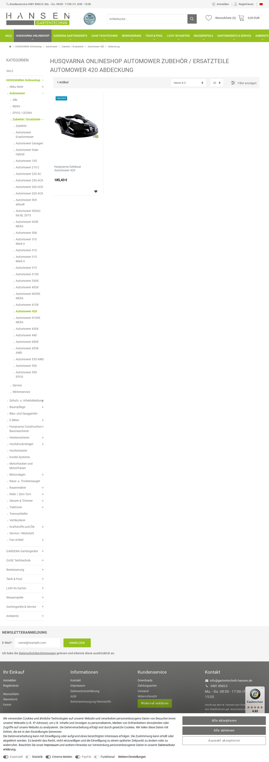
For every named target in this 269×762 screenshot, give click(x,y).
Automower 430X (27, 328)
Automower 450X (27, 341)
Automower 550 (26, 365)
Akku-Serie (16, 86)
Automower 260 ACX (29, 187)
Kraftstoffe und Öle (21, 526)
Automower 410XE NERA (28, 320)
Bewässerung (131, 35)
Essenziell (16, 756)
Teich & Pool (154, 35)
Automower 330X (27, 280)
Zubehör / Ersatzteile (73, 46)
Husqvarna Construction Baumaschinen (25, 429)
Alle (15, 99)
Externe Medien (62, 756)
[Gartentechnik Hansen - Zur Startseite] (37, 18)
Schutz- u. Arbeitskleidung (26, 400)
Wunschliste (94, 191)
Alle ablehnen (224, 730)
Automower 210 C (27, 167)
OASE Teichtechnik (104, 35)
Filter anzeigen (247, 83)
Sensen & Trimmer (21, 500)
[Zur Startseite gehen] (10, 46)
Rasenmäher (17, 487)
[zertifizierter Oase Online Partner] (89, 18)
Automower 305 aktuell (26, 202)
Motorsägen (17, 474)
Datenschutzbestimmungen (37, 653)
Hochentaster (18, 450)
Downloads (145, 680)
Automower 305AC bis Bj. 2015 (28, 213)
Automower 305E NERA (27, 224)
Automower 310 (26, 250)
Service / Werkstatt (21, 533)
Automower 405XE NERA (28, 296)
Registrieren (11, 685)
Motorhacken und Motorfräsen (21, 466)
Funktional (108, 756)
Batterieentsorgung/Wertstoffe (90, 701)
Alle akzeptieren (224, 720)
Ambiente (12, 616)
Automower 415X (27, 304)
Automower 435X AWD (27, 350)
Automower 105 (26, 160)
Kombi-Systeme (19, 457)
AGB (73, 696)
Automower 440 (26, 335)
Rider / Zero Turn (20, 494)
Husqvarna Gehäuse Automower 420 (67, 168)
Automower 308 (26, 232)
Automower (52, 46)
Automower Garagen (29, 143)
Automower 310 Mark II (26, 241)
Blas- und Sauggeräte (23, 413)
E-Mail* (7, 642)
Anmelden (77, 642)
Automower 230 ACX (29, 180)
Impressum (77, 685)
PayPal (86, 756)
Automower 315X (27, 274)
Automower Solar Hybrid (27, 152)
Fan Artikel (16, 539)
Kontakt (75, 680)
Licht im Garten (178, 35)
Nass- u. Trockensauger (24, 481)
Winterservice (21, 392)
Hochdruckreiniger (21, 444)
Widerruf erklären (154, 703)
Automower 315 (26, 267)
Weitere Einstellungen (132, 756)
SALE (8, 35)
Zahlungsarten (147, 685)
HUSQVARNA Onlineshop (32, 35)
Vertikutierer (17, 520)
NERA (16, 106)
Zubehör (21, 126)
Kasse (7, 704)
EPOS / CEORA (22, 112)
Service (17, 385)
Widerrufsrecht (147, 696)
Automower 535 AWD (30, 359)
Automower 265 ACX (29, 193)
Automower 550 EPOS (26, 374)
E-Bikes (14, 420)
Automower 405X (27, 287)
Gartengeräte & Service (234, 35)
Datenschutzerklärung (84, 691)
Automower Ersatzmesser (25, 134)
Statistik (37, 756)
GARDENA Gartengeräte (70, 35)
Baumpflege (17, 407)
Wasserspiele (203, 35)
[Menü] (262, 689)
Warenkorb (10, 699)
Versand (143, 691)
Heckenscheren (19, 437)
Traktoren (15, 507)
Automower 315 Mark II (26, 259)
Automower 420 (96, 46)
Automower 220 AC (28, 174)
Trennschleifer (18, 513)
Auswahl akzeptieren (224, 740)
